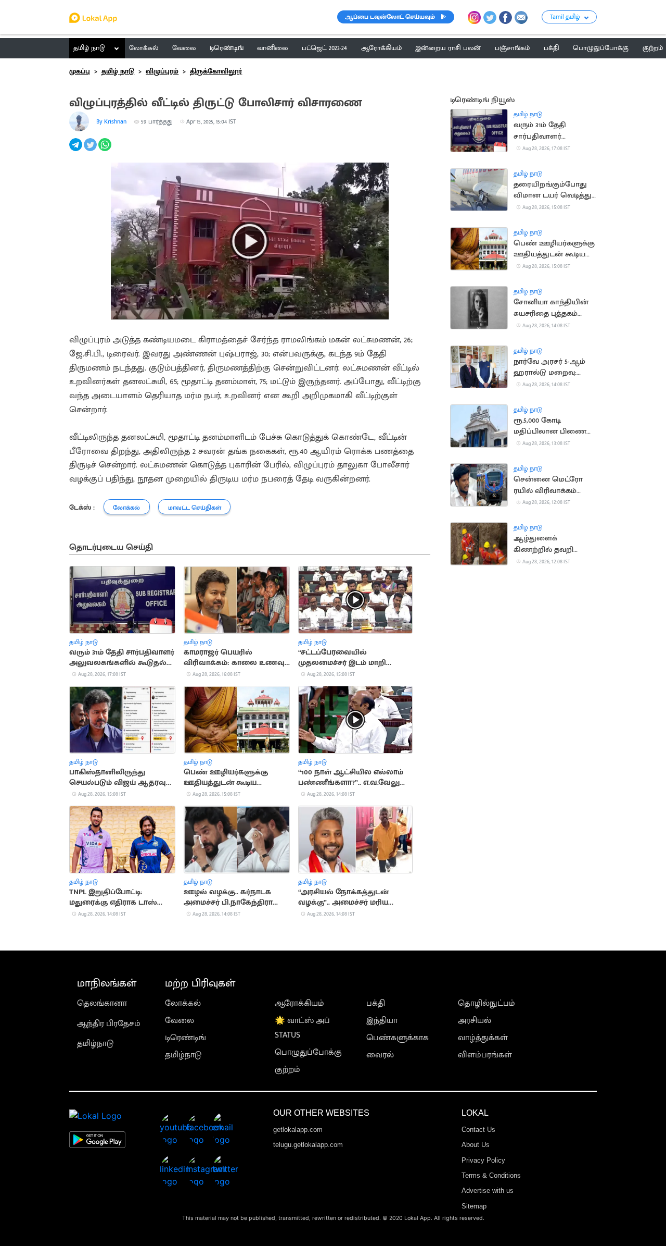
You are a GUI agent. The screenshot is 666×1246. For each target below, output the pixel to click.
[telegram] (76, 150)
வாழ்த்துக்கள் (483, 1038)
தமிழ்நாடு (95, 1044)
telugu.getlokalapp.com (308, 1145)
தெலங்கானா (102, 1003)
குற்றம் (287, 1070)
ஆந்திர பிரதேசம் (108, 1024)
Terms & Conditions (491, 1175)
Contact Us (478, 1129)
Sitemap (474, 1206)
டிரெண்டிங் (185, 1038)
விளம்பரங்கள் (485, 1055)
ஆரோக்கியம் (299, 1003)
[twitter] (91, 150)
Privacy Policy (483, 1160)
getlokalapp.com (298, 1129)
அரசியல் (474, 1021)
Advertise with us (488, 1190)
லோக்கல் (183, 1003)
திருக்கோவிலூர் (216, 71)
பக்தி (375, 1003)
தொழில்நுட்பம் (486, 1003)
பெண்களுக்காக (397, 1038)
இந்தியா (382, 1021)
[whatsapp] (105, 150)
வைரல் (380, 1055)
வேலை (179, 1021)
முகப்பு (79, 71)
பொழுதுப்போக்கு (308, 1052)
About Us (476, 1145)
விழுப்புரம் (162, 71)
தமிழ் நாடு (89, 48)
